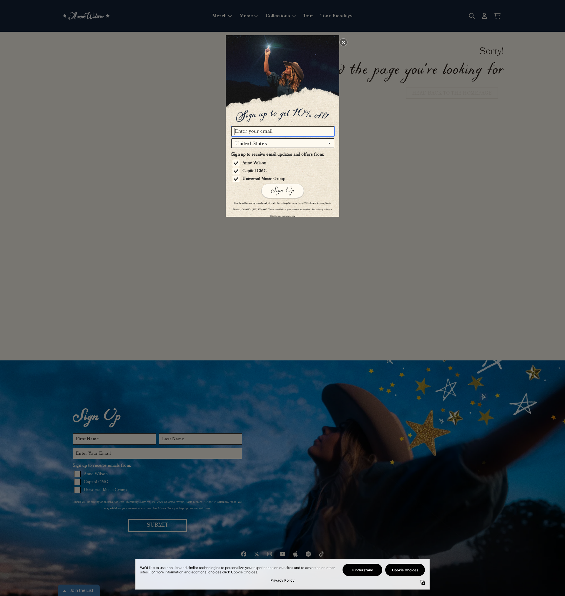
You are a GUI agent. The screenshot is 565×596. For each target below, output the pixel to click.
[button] (343, 42)
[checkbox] (283, 163)
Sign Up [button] (282, 190)
